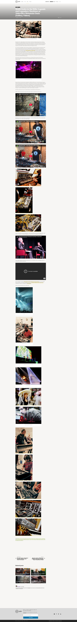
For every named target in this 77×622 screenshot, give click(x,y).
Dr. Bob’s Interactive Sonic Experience (37, 282)
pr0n (35, 539)
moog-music (27, 539)
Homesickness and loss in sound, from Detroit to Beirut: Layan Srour (37, 582)
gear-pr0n (41, 538)
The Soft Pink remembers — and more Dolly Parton (22, 582)
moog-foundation (24, 539)
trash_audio (20, 540)
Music (27, 1)
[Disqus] (30, 595)
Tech (25, 1)
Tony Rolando (17, 540)
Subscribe (31, 617)
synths (44, 539)
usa (22, 540)
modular (19, 539)
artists (23, 538)
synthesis (42, 539)
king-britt (16, 539)
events (28, 538)
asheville (25, 538)
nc (29, 539)
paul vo (31, 539)
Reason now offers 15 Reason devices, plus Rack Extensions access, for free (22, 574)
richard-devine (39, 539)
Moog (21, 539)
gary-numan (35, 538)
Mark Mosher (29, 283)
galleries (33, 538)
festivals (30, 538)
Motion (30, 1)
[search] (60, 1)
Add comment (60, 17)
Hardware (44, 538)
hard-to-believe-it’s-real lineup (30, 50)
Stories (22, 1)
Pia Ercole (33, 539)
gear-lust (38, 538)
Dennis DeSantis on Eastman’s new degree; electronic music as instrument (38, 574)
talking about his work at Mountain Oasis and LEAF (31, 281)
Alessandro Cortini (19, 538)
